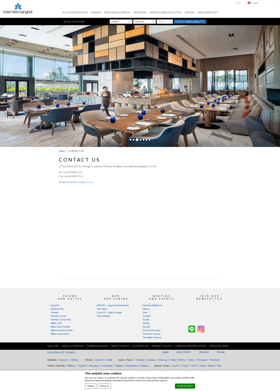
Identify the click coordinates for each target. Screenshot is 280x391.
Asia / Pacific (184, 351)
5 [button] (144, 139)
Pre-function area (151, 330)
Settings (90, 386)
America (204, 351)
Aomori (99, 359)
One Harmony (208, 12)
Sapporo (64, 359)
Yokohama (215, 359)
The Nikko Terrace (152, 337)
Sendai (108, 359)
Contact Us (140, 346)
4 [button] (141, 139)
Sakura (146, 308)
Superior (55, 305)
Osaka (185, 365)
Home (62, 151)
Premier (55, 312)
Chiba (173, 359)
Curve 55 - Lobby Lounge (109, 312)
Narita (182, 359)
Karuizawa (107, 365)
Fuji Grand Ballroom (152, 305)
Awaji (202, 365)
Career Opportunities (190, 346)
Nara (219, 365)
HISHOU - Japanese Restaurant (113, 305)
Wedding (140, 12)
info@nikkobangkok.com (79, 181)
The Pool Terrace (151, 333)
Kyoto (175, 365)
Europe (221, 351)
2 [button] (133, 139)
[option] (140, 86)
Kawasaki (202, 359)
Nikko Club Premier (60, 326)
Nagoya (144, 365)
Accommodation (75, 12)
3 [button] (137, 139)
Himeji (211, 365)
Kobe (194, 365)
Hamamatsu (132, 365)
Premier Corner (58, 316)
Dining (96, 12)
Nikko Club (56, 323)
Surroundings (97, 346)
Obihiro (75, 359)
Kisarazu (162, 359)
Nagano (119, 365)
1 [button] (131, 139)
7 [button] (149, 139)
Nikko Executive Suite (62, 330)
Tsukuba (140, 359)
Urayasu (151, 359)
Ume (145, 312)
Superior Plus (57, 308)
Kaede (146, 319)
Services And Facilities (165, 12)
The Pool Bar (103, 316)
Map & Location (72, 346)
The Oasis (102, 308)
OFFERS (189, 12)
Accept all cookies (185, 386)
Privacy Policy (162, 346)
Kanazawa (94, 365)
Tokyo (191, 359)
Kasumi (146, 326)
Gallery (52, 346)
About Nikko (120, 346)
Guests (162, 21)
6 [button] (146, 139)
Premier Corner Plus (61, 319)
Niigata (71, 365)
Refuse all (104, 386)
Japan (165, 351)
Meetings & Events (117, 12)
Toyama (82, 365)
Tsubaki (147, 316)
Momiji (146, 323)
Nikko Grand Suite (60, 333)
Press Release (219, 346)
